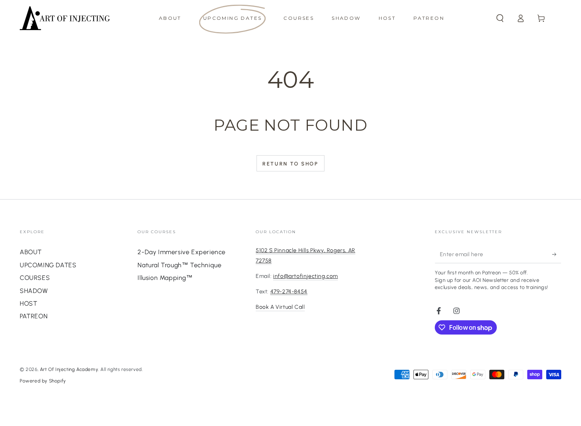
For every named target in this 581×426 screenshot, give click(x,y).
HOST (28, 303)
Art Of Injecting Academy (69, 369)
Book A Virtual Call (280, 307)
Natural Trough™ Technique (179, 265)
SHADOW (34, 291)
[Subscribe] (556, 254)
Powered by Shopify (43, 381)
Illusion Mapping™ (165, 277)
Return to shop (290, 164)
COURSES (35, 277)
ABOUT (31, 252)
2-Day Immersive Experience (182, 252)
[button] (500, 18)
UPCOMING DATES (48, 265)
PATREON (33, 316)
